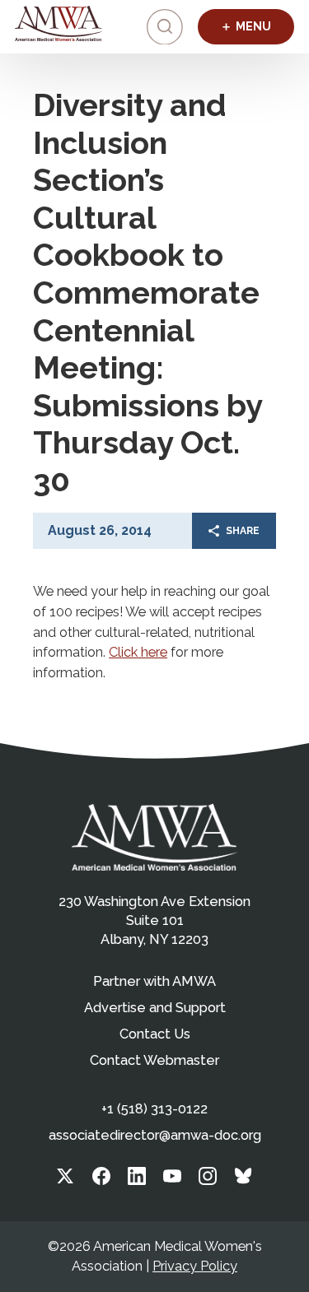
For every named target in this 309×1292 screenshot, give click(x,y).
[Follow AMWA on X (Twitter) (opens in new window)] (65, 1180)
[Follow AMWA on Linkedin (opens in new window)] (137, 1180)
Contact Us (154, 1034)
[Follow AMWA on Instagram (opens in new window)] (208, 1180)
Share (243, 531)
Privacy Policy (194, 1266)
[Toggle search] (165, 27)
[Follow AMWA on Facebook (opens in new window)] (101, 1180)
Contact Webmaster (154, 1060)
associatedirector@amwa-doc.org (155, 1135)
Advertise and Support (155, 1007)
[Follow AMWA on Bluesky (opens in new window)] (244, 1180)
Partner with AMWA (154, 981)
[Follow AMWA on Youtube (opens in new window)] (172, 1180)
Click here (138, 652)
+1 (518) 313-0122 (154, 1109)
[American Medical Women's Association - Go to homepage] (154, 837)
